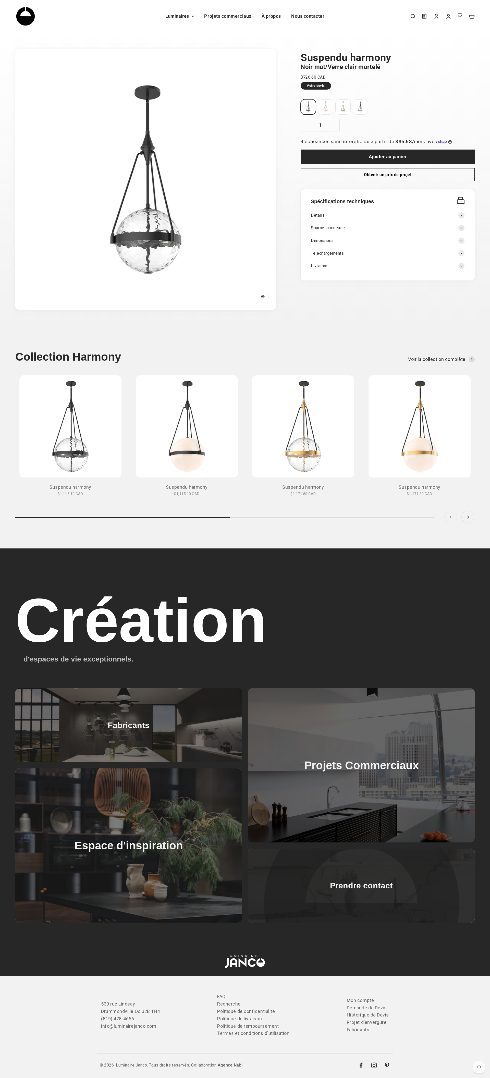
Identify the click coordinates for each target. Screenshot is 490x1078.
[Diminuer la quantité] (308, 125)
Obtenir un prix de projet (387, 174)
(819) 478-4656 (117, 1018)
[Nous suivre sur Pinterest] (387, 1065)
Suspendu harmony (70, 487)
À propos (271, 16)
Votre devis (316, 86)
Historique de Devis (368, 1015)
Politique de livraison (239, 1018)
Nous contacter (308, 16)
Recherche (229, 1004)
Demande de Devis (367, 1007)
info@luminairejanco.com (128, 1026)
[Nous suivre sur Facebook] (361, 1065)
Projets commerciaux (227, 16)
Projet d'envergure (367, 1022)
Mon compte (360, 1000)
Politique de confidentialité (246, 1011)
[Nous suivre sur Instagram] (374, 1065)
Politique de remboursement (248, 1026)
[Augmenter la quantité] (332, 125)
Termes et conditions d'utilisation (253, 1033)
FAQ (221, 996)
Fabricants (358, 1029)
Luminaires (177, 16)
